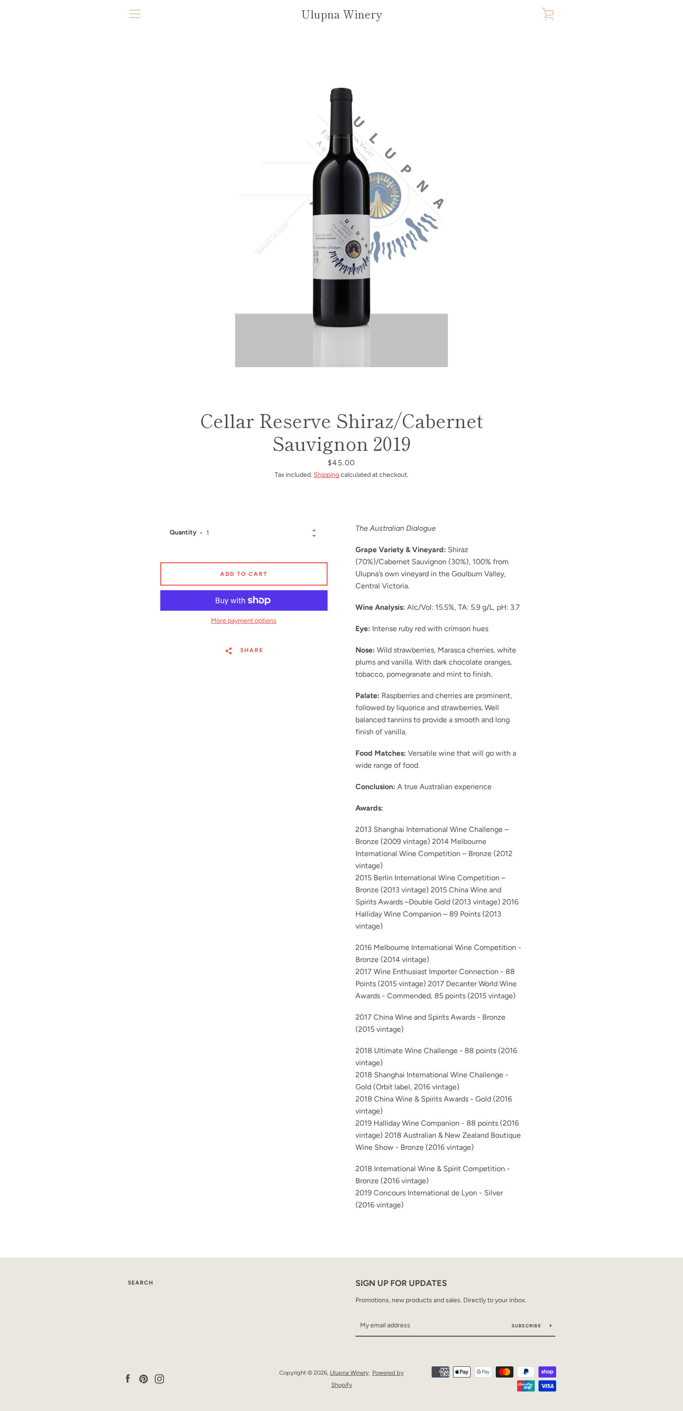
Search (140, 1282)
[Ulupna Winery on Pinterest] (143, 1378)
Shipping (326, 475)
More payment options (243, 621)
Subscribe (527, 1326)
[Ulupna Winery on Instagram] (159, 1378)
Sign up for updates (401, 1283)
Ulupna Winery (341, 14)
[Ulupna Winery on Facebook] (127, 1378)
